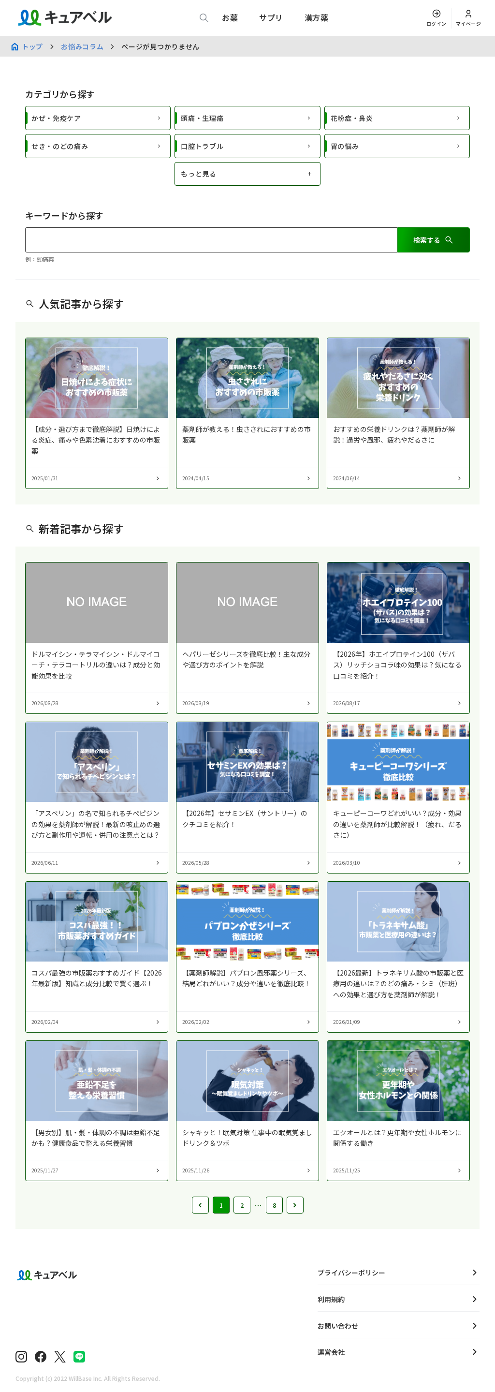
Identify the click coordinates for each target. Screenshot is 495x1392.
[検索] (204, 18)
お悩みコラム (82, 46)
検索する (426, 240)
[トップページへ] (153, 1275)
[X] (60, 1356)
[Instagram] (21, 1356)
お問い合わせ (338, 1326)
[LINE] (79, 1356)
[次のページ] (295, 1205)
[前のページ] (200, 1205)
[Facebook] (40, 1356)
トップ (32, 46)
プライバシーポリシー (351, 1272)
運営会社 (331, 1352)
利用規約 (331, 1299)
